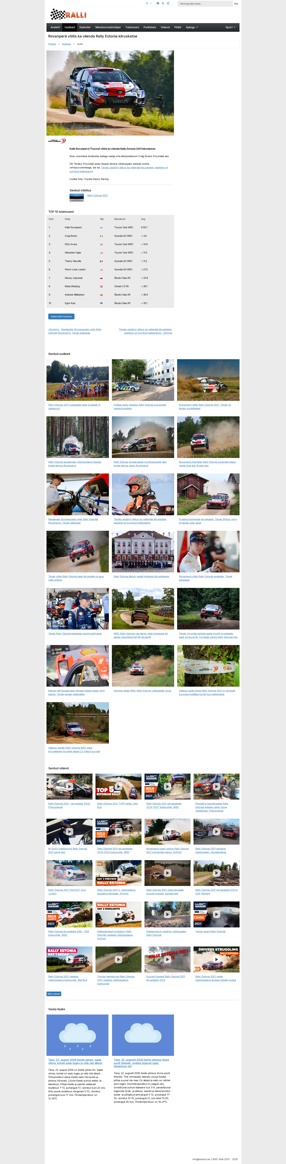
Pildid (177, 27)
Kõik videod (54, 994)
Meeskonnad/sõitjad (108, 27)
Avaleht (55, 27)
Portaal (52, 44)
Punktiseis (150, 27)
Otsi (236, 3)
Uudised (70, 27)
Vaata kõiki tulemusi (61, 316)
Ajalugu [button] (191, 27)
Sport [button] (229, 27)
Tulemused (132, 27)
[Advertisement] (168, 14)
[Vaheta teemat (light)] (149, 3)
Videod (165, 27)
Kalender (85, 27)
